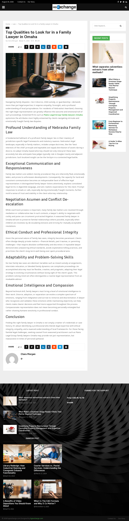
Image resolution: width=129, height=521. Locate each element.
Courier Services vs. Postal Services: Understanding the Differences (47, 468)
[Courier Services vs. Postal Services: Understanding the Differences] (48, 453)
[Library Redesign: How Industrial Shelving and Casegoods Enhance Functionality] (17, 453)
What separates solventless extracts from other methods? (107, 69)
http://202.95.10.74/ (75, 398)
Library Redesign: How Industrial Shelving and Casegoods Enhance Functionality (14, 469)
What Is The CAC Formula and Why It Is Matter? (46, 502)
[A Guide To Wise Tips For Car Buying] (99, 144)
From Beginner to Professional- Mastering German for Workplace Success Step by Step (115, 127)
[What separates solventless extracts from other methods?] (107, 53)
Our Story (31, 2)
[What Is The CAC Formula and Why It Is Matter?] (48, 489)
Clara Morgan (13, 41)
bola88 (70, 402)
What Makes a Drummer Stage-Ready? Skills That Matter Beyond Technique (115, 84)
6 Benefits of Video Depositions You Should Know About (17, 503)
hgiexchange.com (36, 518)
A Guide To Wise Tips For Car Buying (115, 143)
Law (7, 28)
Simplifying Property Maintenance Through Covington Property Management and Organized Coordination (116, 105)
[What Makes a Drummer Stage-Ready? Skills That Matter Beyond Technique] (99, 82)
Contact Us (21, 2)
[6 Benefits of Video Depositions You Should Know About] (17, 489)
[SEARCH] (120, 25)
